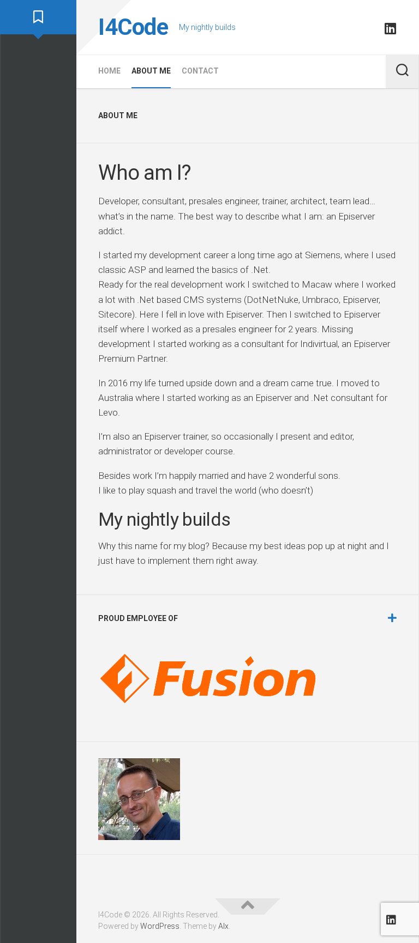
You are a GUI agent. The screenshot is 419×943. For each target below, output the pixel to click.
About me (151, 70)
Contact (200, 70)
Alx (223, 926)
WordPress (159, 926)
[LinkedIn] (390, 28)
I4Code (133, 27)
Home (109, 70)
